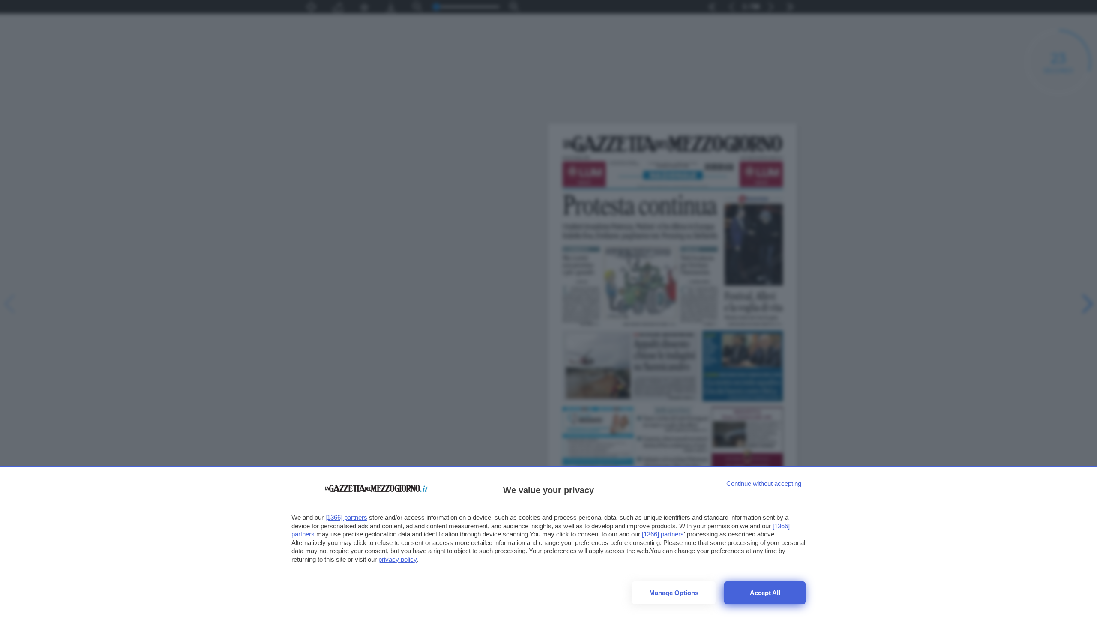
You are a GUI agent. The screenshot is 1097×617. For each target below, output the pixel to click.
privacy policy (397, 559)
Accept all (765, 592)
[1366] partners (346, 517)
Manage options (673, 592)
